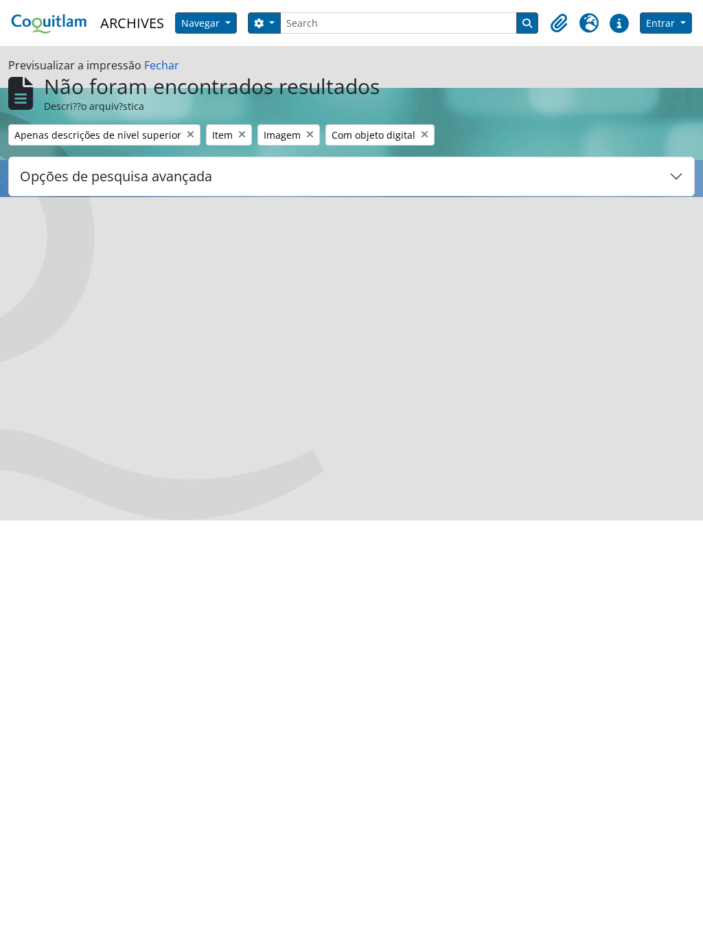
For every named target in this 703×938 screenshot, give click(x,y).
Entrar (662, 23)
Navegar (201, 23)
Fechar (161, 65)
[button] (559, 23)
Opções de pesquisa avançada (116, 176)
